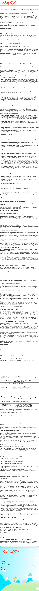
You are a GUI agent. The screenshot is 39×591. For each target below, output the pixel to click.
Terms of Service (4, 561)
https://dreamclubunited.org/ (17, 15)
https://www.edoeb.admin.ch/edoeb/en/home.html (16, 274)
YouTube (3, 569)
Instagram (4, 566)
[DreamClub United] (18, 3)
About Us (2, 558)
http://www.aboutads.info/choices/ (7, 296)
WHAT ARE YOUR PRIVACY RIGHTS (8, 164)
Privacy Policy (3, 563)
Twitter (3, 567)
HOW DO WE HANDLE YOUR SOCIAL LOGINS (12, 57)
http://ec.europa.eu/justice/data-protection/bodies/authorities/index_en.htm (15, 271)
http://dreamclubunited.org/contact (7, 423)
